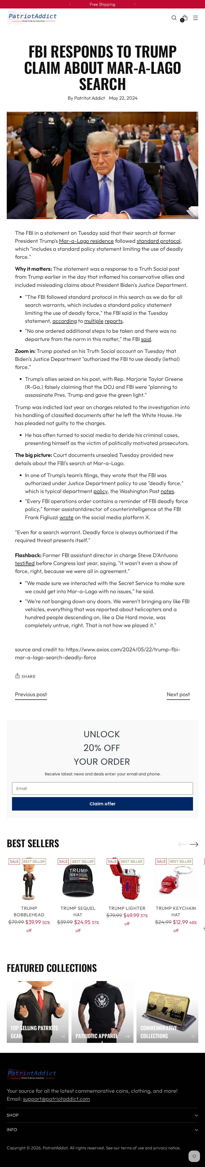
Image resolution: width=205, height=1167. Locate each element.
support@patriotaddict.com (56, 1098)
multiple (94, 321)
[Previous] (70, 4)
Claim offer (103, 804)
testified (25, 563)
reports (113, 321)
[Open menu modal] (195, 17)
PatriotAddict (55, 1147)
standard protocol (158, 241)
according (64, 321)
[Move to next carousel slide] (194, 844)
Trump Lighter (126, 908)
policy (101, 491)
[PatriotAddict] (32, 17)
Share (29, 676)
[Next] (134, 4)
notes (167, 491)
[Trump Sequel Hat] (78, 878)
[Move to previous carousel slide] (182, 844)
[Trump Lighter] (127, 878)
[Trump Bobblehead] (29, 878)
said (146, 339)
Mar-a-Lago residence (86, 241)
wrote (67, 517)
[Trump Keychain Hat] (176, 878)
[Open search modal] (174, 17)
